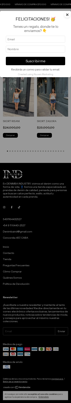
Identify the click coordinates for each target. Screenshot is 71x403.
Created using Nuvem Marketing (35, 74)
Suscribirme (35, 61)
